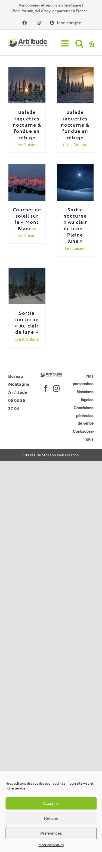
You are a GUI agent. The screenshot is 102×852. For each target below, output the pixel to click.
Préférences (51, 833)
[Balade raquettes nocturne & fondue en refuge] (26, 70)
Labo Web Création (63, 455)
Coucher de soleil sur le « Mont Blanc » (27, 218)
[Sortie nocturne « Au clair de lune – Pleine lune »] (75, 168)
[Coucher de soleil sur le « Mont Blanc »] (26, 168)
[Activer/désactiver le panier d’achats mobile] (91, 43)
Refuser (51, 818)
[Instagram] (56, 388)
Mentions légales (51, 845)
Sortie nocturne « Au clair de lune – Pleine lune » (75, 225)
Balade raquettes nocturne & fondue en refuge (27, 124)
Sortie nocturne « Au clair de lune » (27, 322)
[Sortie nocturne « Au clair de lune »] (26, 271)
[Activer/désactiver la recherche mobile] (79, 43)
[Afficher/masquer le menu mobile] (65, 43)
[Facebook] (45, 388)
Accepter (51, 803)
